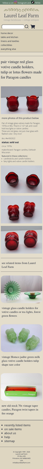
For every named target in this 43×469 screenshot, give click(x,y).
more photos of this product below (20, 118)
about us (10, 433)
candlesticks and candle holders (17, 158)
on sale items (13, 429)
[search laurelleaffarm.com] (27, 27)
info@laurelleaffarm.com (21, 463)
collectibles (6, 45)
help (7, 437)
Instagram (22, 3)
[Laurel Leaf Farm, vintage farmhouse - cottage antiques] (21, 14)
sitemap (9, 441)
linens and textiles (10, 41)
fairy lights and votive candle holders (19, 161)
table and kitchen (9, 37)
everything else (8, 49)
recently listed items (17, 425)
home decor (7, 33)
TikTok (37, 3)
